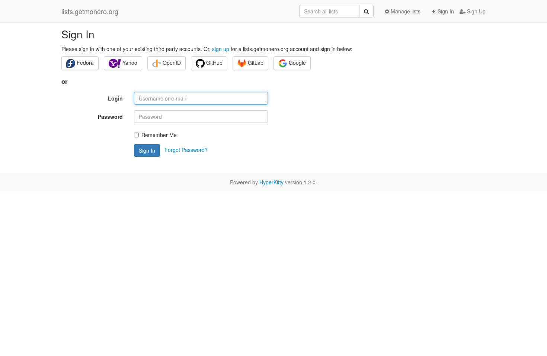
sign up (220, 49)
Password (110, 116)
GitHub (214, 62)
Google (296, 62)
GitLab (254, 62)
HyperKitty (271, 182)
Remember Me (159, 135)
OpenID (171, 62)
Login (115, 98)
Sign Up (476, 11)
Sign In (445, 11)
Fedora (84, 62)
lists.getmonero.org (89, 11)
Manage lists (404, 11)
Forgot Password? (186, 149)
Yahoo (129, 62)
